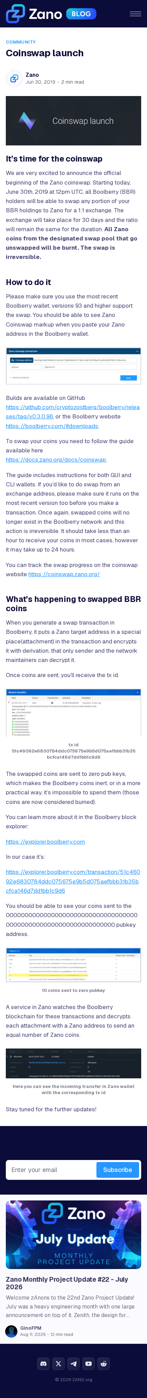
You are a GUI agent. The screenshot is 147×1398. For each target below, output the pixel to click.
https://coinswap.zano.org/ (64, 574)
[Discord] (43, 1364)
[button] (135, 14)
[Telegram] (73, 1364)
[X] (58, 1364)
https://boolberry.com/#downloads (52, 426)
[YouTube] (88, 1364)
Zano (32, 75)
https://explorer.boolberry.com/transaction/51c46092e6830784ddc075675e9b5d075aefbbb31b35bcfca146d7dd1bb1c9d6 (73, 881)
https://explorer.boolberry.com (45, 841)
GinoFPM (30, 1328)
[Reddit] (103, 1364)
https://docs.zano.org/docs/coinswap (56, 459)
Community (21, 42)
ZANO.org (82, 1380)
